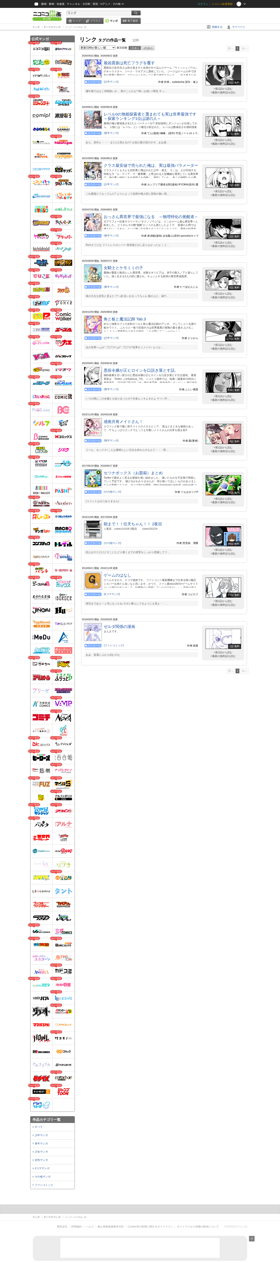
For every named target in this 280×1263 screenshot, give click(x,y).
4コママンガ (42, 1168)
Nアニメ (105, 4)
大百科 (86, 4)
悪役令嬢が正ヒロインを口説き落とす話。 (141, 370)
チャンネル (73, 4)
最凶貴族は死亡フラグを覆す (129, 63)
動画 (44, 4)
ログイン (203, 4)
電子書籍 (132, 20)
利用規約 (76, 1226)
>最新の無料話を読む (223, 92)
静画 (51, 4)
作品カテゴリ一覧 (47, 1119)
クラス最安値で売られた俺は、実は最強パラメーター (151, 165)
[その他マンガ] (112, 491)
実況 (95, 4)
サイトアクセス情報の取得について (198, 1226)
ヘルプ (90, 1226)
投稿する (217, 26)
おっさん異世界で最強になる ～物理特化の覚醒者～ (151, 217)
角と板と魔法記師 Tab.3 (125, 319)
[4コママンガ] (112, 594)
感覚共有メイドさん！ (123, 421)
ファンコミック (44, 1185)
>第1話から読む (223, 88)
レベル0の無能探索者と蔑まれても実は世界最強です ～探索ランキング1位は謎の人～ (150, 116)
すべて (39, 1126)
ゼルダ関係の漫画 (119, 626)
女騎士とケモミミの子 (123, 268)
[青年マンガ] (111, 133)
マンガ (114, 20)
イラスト (95, 20)
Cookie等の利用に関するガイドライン (150, 1226)
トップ (76, 20)
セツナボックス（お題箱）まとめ (133, 473)
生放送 (61, 4)
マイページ (238, 26)
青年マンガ (41, 1143)
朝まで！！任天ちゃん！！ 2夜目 (133, 524)
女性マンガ (41, 1160)
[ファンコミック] (114, 645)
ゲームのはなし (117, 575)
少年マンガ (41, 1135)
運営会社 (62, 1226)
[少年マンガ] (111, 81)
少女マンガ (41, 1151)
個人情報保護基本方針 (111, 1226)
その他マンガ (43, 1176)
